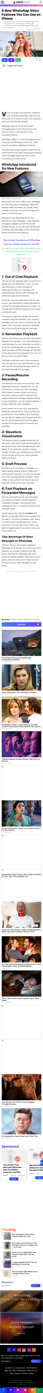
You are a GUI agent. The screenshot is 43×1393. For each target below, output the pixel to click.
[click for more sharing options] (18, 60)
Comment (28, 624)
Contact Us (9, 1368)
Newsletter (22, 1371)
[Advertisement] (21, 89)
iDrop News (16, 1387)
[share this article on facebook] (5, 60)
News (7, 8)
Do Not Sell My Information (15, 1382)
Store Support (15, 1373)
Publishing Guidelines (31, 1382)
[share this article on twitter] (11, 60)
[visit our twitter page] (14, 1350)
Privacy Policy (14, 1380)
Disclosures (22, 1384)
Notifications (32, 1368)
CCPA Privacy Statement (26, 1380)
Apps (3, 8)
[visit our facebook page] (9, 1350)
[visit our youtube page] (29, 1350)
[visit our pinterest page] (19, 1350)
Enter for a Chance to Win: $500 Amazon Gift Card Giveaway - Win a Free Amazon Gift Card (21, 5)
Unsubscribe (20, 1368)
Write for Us (32, 1371)
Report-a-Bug (28, 1373)
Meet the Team (10, 1371)
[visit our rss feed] (34, 1350)
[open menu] (2, 2)
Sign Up (35, 1285)
